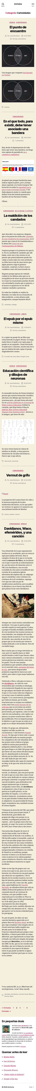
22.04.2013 (27, 480)
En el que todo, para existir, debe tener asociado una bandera (18, 127)
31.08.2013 (27, 327)
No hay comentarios (19, 39)
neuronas (15, 461)
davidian (7, 994)
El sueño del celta (10, 356)
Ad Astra (18, 4)
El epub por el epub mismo (18, 321)
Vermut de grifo (18, 475)
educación (7, 461)
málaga (14, 304)
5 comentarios (19, 227)
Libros (23, 314)
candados (7, 304)
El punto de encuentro (18, 29)
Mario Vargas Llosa (23, 356)
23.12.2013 (27, 224)
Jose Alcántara (15, 36)
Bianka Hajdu (9, 1057)
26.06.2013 (27, 383)
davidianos (9, 683)
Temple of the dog (11, 1079)
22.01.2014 (27, 36)
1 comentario (19, 140)
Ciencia (12, 22)
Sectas (6, 996)
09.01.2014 (27, 137)
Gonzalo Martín (10, 1066)
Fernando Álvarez (11, 1070)
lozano (6, 514)
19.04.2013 (27, 541)
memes (6, 107)
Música (24, 524)
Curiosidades (21, 22)
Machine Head (20, 923)
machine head (23, 994)
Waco (11, 996)
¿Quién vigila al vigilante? (14, 1074)
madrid (11, 514)
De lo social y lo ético (24, 211)
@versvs (23, 1046)
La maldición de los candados (18, 217)
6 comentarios (19, 544)
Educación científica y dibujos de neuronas (18, 374)
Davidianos (14, 994)
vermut (17, 514)
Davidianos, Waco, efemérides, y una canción (18, 532)
